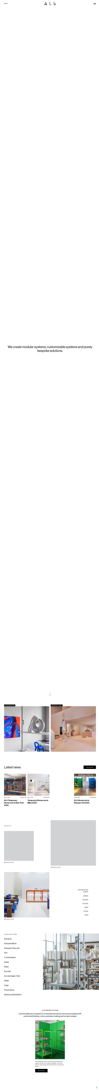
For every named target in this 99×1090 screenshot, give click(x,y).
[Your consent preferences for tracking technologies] (96, 1087)
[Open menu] (94, 4)
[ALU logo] (50, 3)
